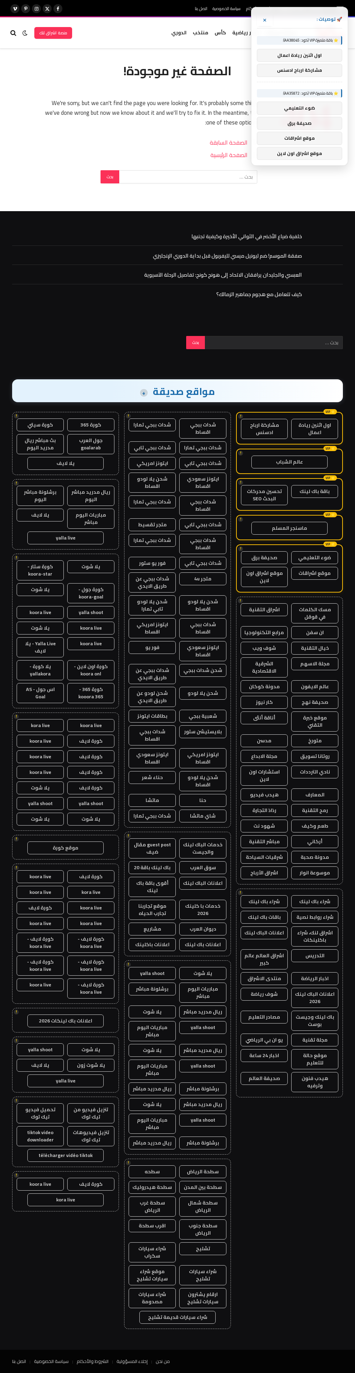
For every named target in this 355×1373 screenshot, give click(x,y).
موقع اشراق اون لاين (264, 577)
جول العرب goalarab (91, 444)
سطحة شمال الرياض (203, 1206)
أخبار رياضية (245, 32)
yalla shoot (152, 973)
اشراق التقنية (264, 609)
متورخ (315, 740)
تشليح (203, 1248)
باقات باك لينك (264, 917)
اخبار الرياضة (315, 978)
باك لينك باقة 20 (152, 867)
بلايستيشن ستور (203, 731)
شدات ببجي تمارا (152, 424)
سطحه (152, 1171)
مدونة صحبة (315, 857)
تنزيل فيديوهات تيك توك (91, 1136)
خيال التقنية (315, 648)
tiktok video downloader (40, 1136)
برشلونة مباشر (152, 988)
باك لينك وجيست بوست (315, 1020)
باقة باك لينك (315, 491)
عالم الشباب (289, 461)
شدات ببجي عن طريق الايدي (152, 582)
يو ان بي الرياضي (264, 1039)
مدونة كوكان (264, 686)
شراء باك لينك (314, 901)
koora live (40, 612)
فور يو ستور (152, 563)
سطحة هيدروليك (152, 1187)
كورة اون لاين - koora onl (91, 670)
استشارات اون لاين (264, 775)
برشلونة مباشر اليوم (40, 495)
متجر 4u (202, 578)
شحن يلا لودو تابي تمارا (152, 605)
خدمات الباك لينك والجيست (203, 848)
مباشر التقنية (264, 841)
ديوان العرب (203, 928)
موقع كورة (65, 847)
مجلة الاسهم (315, 663)
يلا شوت (202, 973)
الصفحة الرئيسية (229, 154)
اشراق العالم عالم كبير (264, 959)
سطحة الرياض (203, 1171)
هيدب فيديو (264, 794)
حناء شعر (152, 777)
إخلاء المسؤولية (132, 1361)
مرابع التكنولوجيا (264, 632)
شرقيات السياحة (264, 857)
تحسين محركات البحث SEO (264, 495)
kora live (40, 725)
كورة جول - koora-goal (91, 593)
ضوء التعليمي (314, 557)
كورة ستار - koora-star (40, 570)
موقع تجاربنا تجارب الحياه (152, 909)
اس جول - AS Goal (40, 693)
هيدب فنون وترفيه (315, 1082)
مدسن (264, 740)
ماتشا (152, 800)
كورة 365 (90, 424)
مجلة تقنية (315, 1039)
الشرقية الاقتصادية (264, 667)
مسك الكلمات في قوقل (315, 613)
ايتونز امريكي (152, 463)
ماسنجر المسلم (289, 528)
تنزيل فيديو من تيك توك (90, 1113)
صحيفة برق (264, 557)
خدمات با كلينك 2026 (202, 909)
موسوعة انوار (315, 872)
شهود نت (264, 825)
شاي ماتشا (203, 815)
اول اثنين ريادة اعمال (314, 429)
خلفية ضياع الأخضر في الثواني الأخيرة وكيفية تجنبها (246, 236)
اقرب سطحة (152, 1225)
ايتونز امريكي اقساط (152, 628)
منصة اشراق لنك (53, 33)
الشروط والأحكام (93, 1361)
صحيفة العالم (264, 1078)
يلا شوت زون (91, 1065)
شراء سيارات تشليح (203, 1275)
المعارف (314, 794)
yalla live (66, 537)
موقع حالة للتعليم (315, 1059)
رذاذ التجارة (264, 810)
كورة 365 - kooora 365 (90, 693)
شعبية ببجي (203, 715)
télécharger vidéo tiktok (65, 1155)
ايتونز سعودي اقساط (203, 482)
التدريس (314, 955)
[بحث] (14, 33)
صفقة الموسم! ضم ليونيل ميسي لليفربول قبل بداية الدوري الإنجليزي (227, 255)
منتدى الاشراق (264, 978)
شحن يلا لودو (203, 693)
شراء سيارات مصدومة (152, 1298)
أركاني (314, 841)
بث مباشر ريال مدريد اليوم (40, 444)
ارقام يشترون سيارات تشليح (202, 1298)
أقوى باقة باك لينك (152, 887)
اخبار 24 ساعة (264, 1055)
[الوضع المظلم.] (25, 33)
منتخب (200, 32)
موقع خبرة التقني (315, 721)
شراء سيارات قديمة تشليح (177, 1317)
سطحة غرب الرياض (152, 1206)
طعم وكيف (315, 825)
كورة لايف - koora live (91, 942)
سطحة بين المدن (203, 1187)
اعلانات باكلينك (152, 944)
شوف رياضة (264, 994)
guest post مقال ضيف (152, 848)
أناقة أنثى (264, 717)
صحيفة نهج (315, 702)
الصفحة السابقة (229, 142)
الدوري (179, 32)
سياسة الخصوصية (227, 8)
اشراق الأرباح (264, 872)
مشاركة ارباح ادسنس (264, 429)
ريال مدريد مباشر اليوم (90, 495)
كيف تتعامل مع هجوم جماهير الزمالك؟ (259, 294)
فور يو (152, 647)
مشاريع (152, 928)
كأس (220, 32)
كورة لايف (91, 740)
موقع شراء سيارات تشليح (152, 1275)
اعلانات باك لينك (203, 944)
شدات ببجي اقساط (203, 428)
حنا (202, 800)
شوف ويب (264, 648)
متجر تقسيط (152, 524)
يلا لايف (66, 463)
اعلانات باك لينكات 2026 (65, 1020)
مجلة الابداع (264, 756)
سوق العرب (203, 867)
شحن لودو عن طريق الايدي (152, 697)
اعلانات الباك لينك (264, 932)
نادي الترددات (315, 771)
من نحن (163, 1361)
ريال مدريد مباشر (202, 1011)
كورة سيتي (40, 424)
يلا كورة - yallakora (40, 670)
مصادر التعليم (264, 1016)
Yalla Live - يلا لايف (40, 647)
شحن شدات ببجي (202, 670)
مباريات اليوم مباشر (203, 992)
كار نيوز (264, 702)
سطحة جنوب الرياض (203, 1229)
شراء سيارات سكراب (152, 1252)
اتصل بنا (201, 8)
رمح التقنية (315, 810)
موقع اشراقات (314, 573)
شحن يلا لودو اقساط (152, 482)
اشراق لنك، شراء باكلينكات (315, 936)
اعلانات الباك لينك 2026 (315, 998)
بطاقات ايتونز (152, 715)
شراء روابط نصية (315, 917)
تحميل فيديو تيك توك (40, 1113)
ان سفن (315, 632)
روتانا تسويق (315, 756)
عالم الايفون (315, 686)
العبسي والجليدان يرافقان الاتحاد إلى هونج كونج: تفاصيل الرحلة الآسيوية (223, 274)
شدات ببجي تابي (152, 447)
